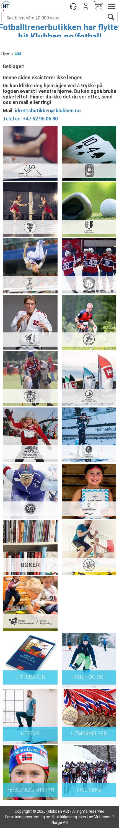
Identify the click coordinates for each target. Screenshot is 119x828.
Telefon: (30, 119)
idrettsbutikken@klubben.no (48, 110)
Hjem (6, 54)
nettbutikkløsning (61, 817)
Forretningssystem (22, 817)
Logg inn (85, 6)
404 (17, 54)
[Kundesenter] (73, 6)
